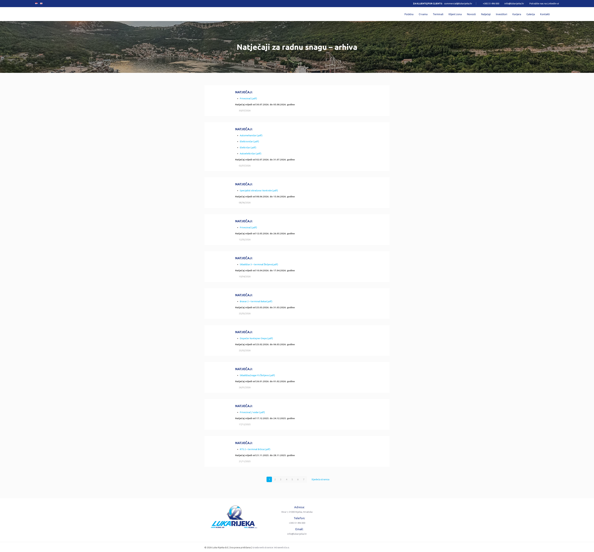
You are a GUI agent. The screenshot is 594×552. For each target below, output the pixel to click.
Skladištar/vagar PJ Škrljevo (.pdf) (257, 375)
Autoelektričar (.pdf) (250, 153)
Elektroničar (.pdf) (249, 141)
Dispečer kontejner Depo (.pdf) (256, 338)
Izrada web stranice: (262, 547)
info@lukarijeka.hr (514, 3)
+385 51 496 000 (491, 3)
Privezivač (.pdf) (248, 98)
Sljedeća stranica (320, 479)
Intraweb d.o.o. (282, 547)
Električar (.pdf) (248, 147)
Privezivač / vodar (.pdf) (252, 412)
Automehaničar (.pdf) (251, 135)
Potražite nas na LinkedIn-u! (544, 3)
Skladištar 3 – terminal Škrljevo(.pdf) (259, 264)
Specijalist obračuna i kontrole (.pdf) (259, 190)
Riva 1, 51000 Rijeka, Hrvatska (296, 512)
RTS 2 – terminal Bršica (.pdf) (255, 449)
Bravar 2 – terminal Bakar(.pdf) (256, 301)
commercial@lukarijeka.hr (458, 3)
